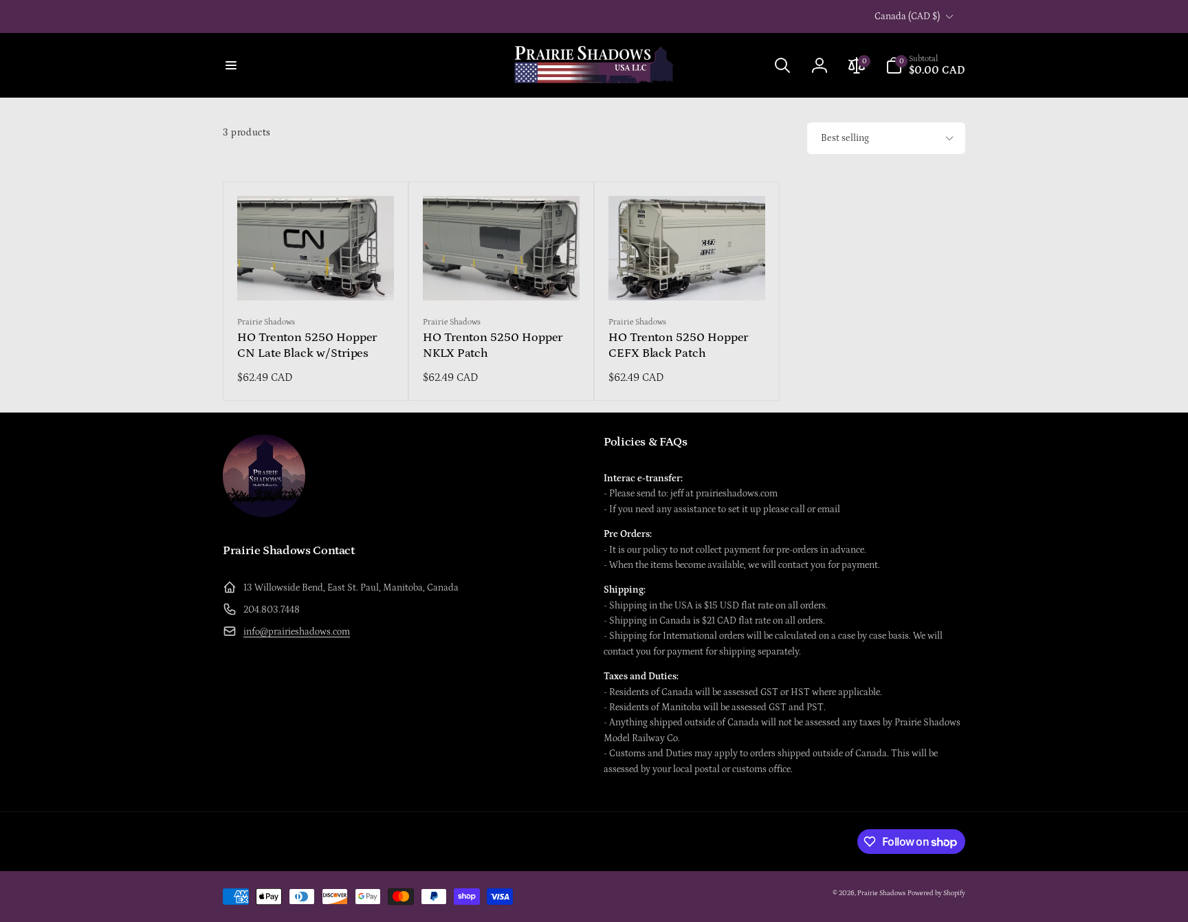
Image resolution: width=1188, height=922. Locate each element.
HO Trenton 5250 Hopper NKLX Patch (492, 345)
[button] (231, 65)
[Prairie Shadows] (264, 513)
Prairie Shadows (881, 893)
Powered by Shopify (936, 893)
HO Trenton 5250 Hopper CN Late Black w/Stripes (307, 345)
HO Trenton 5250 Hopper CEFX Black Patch (678, 345)
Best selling (845, 138)
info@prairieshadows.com (296, 631)
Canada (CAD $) (907, 16)
